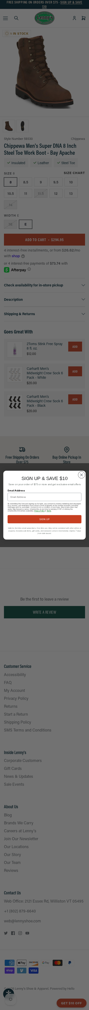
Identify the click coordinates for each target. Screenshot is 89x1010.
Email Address (16, 490)
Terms (49, 511)
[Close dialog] (81, 475)
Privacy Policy (39, 511)
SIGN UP (44, 519)
